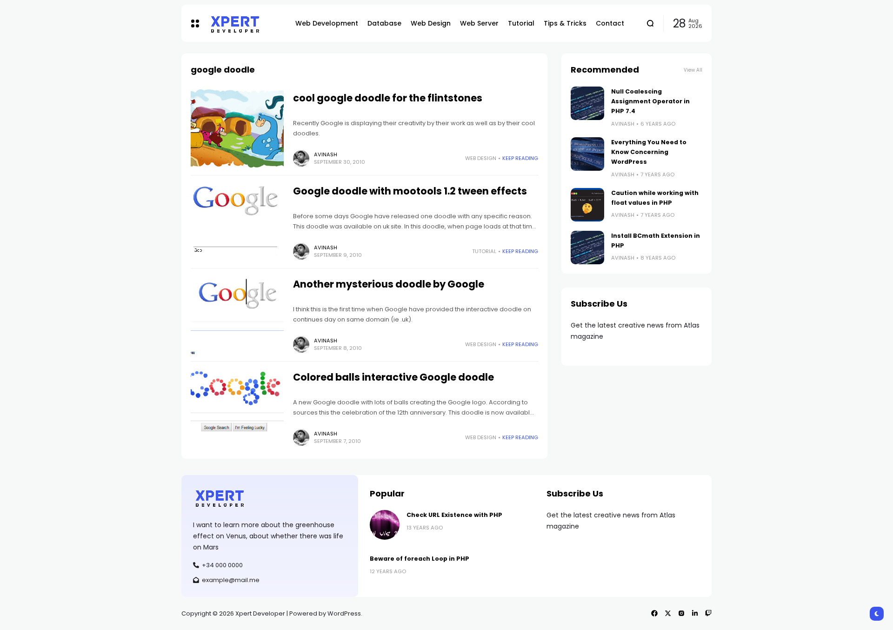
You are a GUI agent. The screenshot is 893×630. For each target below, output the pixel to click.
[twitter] (668, 613)
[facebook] (654, 613)
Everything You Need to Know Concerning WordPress (648, 152)
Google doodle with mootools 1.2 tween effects (410, 191)
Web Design (480, 158)
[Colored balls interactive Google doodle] (237, 407)
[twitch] (708, 613)
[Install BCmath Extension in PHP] (587, 247)
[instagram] (681, 613)
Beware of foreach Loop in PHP (419, 559)
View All (693, 70)
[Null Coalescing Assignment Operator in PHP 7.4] (587, 103)
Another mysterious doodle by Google (388, 284)
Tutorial (484, 251)
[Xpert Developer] (244, 23)
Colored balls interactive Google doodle (393, 377)
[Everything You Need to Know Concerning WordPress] (587, 154)
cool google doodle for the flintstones (387, 98)
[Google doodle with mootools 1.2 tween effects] (237, 221)
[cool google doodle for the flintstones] (237, 128)
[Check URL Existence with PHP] (385, 525)
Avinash (325, 154)
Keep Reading (520, 158)
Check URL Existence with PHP (454, 515)
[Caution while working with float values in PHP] (587, 204)
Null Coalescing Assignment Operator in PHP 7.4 (650, 101)
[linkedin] (695, 613)
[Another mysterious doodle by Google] (237, 314)
